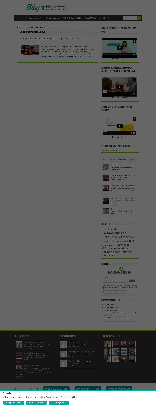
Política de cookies (69, 397)
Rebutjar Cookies (36, 403)
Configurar (59, 403)
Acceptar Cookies (13, 403)
